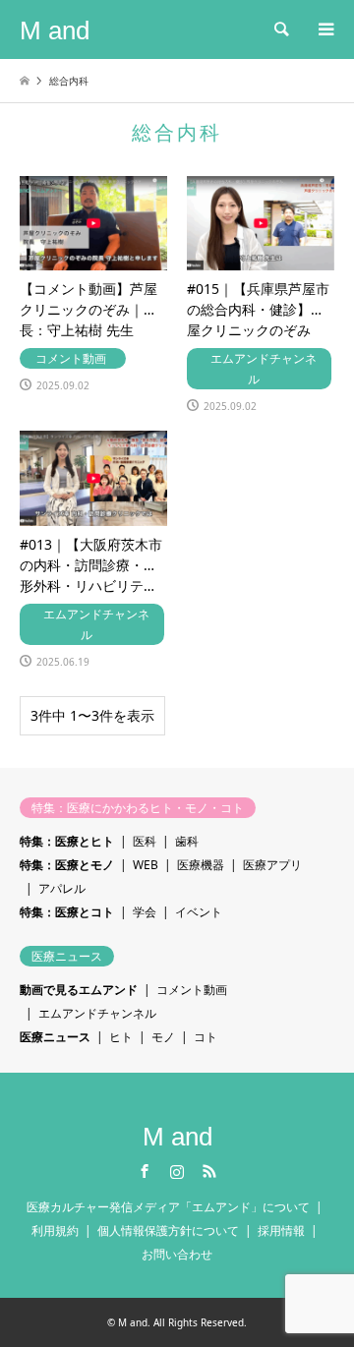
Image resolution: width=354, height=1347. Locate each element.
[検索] (280, 29)
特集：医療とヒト (67, 841)
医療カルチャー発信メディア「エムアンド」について (168, 1207)
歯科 (187, 841)
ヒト (121, 1036)
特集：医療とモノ (67, 864)
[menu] (324, 29)
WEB (145, 864)
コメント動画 (191, 989)
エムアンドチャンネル (97, 1013)
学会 (144, 912)
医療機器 (200, 864)
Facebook (144, 1171)
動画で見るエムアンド (79, 989)
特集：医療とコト (67, 912)
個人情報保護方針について (168, 1230)
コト (205, 1036)
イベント (198, 912)
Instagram (177, 1171)
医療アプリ (272, 864)
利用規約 (55, 1230)
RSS (209, 1171)
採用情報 (281, 1230)
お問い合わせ (177, 1254)
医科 (144, 841)
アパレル (62, 888)
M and (177, 1136)
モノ (163, 1036)
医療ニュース (55, 1036)
